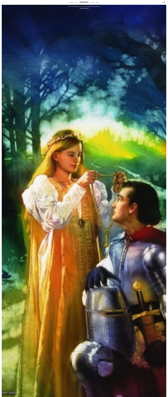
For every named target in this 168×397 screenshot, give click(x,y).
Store (97, 2)
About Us (92, 2)
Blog (76, 2)
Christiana (71, 2)
